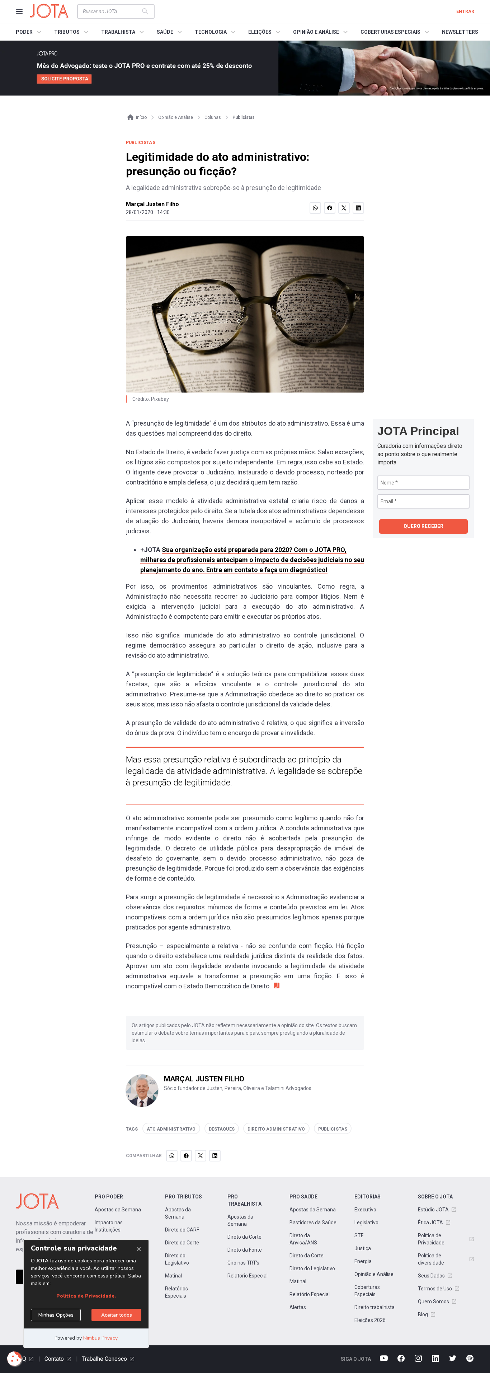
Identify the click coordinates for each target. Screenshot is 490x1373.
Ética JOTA (430, 1222)
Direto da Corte (182, 1243)
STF (358, 1235)
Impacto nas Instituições (109, 1226)
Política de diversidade (431, 1259)
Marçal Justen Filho (152, 204)
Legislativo (366, 1222)
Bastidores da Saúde (312, 1222)
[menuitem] (29, 32)
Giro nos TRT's (243, 1263)
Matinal (173, 1276)
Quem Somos (433, 1301)
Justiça (362, 1248)
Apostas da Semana (118, 1209)
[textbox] (111, 11)
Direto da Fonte (244, 1250)
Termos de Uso (435, 1288)
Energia (363, 1261)
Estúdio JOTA (433, 1209)
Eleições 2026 (370, 1320)
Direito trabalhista (374, 1307)
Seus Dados (431, 1276)
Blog (423, 1314)
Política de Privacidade (431, 1239)
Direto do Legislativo (177, 1259)
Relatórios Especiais (176, 1292)
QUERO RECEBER (423, 526)
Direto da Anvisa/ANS (303, 1239)
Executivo (365, 1209)
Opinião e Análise (374, 1274)
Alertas (297, 1307)
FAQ (21, 1358)
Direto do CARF (182, 1230)
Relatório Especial (247, 1276)
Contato (54, 1358)
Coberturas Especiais (367, 1290)
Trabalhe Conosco (104, 1358)
